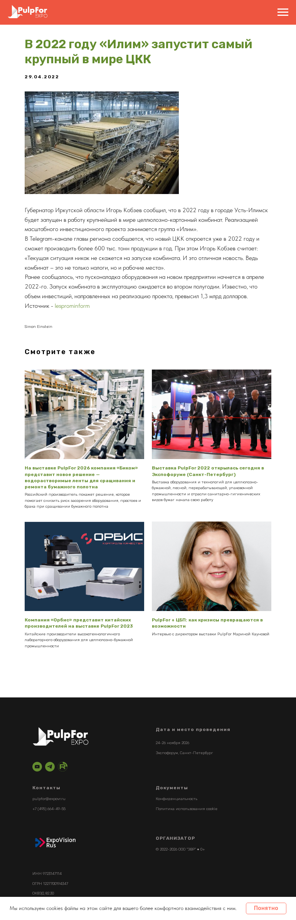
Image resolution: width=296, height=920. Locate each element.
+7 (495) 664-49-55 (49, 809)
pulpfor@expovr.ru (49, 799)
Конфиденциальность (176, 799)
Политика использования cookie (186, 809)
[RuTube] (62, 766)
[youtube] (37, 766)
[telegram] (50, 766)
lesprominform (72, 305)
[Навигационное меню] (283, 12)
